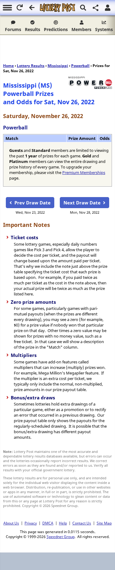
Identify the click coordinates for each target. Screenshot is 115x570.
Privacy (31, 523)
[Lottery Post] (57, 7)
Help (63, 523)
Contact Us (81, 523)
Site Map (104, 523)
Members (81, 29)
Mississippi (58, 65)
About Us (11, 523)
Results (32, 29)
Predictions (56, 29)
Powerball (80, 65)
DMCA (47, 523)
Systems (104, 29)
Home (8, 65)
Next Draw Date (82, 203)
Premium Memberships (83, 172)
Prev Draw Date (32, 203)
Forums (13, 29)
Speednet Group (61, 536)
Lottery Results (30, 65)
